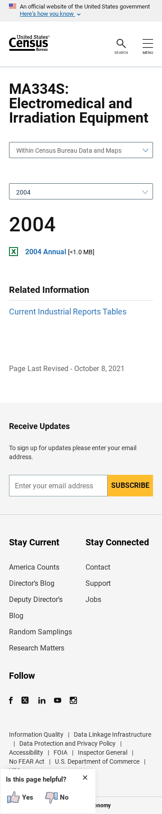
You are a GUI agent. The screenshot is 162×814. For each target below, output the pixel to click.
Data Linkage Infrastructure (112, 734)
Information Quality (36, 734)
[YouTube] (57, 700)
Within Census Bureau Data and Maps (69, 150)
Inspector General (102, 752)
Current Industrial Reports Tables (67, 311)
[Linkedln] (42, 700)
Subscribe (130, 485)
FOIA (61, 752)
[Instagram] (73, 700)
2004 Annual (45, 252)
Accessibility (26, 752)
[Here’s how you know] (81, 11)
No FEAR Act (27, 761)
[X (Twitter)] (26, 700)
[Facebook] (13, 700)
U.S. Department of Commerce (97, 761)
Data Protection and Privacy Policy (67, 743)
